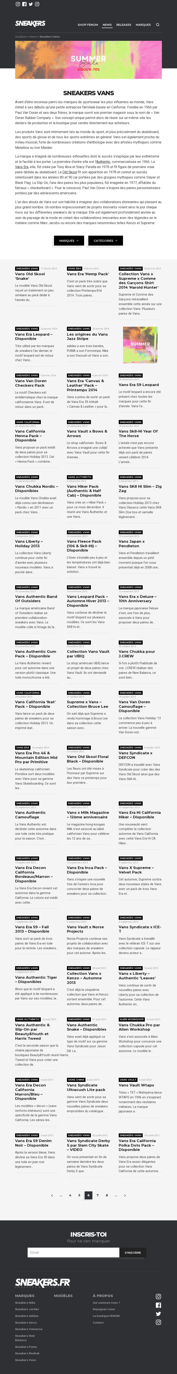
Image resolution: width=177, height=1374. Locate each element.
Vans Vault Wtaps (136, 1085)
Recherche (157, 24)
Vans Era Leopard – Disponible (33, 336)
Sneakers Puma (26, 1346)
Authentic (103, 162)
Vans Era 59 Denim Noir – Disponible (33, 1143)
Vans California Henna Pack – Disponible (30, 435)
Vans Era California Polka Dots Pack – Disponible (137, 1145)
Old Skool (69, 172)
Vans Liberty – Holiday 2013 (29, 543)
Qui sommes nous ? (106, 1302)
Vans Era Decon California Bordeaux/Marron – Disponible (34, 874)
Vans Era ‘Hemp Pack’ (88, 274)
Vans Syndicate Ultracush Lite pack (86, 1087)
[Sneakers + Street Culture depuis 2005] (42, 1283)
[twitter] (31, 4)
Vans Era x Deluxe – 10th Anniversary (137, 598)
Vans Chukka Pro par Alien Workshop (139, 1027)
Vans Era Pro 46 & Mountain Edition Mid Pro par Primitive (36, 757)
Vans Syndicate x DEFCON (135, 755)
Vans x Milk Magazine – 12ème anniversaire (88, 814)
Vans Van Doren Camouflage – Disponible (134, 706)
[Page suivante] (125, 1195)
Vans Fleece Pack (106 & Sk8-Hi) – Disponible (84, 545)
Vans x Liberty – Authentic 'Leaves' (137, 975)
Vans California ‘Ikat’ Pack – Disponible (35, 704)
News (107, 24)
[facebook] (24, 4)
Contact (98, 1322)
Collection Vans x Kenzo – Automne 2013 (84, 978)
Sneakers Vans (27, 268)
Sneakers (21, 36)
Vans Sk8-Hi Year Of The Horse (138, 433)
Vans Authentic (80, 477)
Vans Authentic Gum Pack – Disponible (35, 653)
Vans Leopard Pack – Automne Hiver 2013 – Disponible (88, 601)
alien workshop (132, 1019)
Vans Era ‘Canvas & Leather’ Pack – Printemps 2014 (85, 385)
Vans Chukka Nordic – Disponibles (36, 488)
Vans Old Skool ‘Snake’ (30, 276)
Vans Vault (128, 1079)
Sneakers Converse (28, 1329)
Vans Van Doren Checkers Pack (31, 383)
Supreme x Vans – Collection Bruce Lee (87, 704)
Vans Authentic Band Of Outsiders (36, 598)
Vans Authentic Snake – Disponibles (86, 1027)
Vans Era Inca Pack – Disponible (87, 870)
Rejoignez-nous (104, 1309)
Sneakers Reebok (27, 1353)
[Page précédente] (52, 1195)
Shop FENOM (88, 24)
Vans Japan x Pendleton (132, 543)
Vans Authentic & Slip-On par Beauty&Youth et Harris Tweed (32, 1032)
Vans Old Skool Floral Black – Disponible (88, 759)
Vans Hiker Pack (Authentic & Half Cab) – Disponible (84, 490)
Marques (143, 24)
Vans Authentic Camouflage (30, 814)
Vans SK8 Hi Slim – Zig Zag (140, 488)
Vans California (28, 422)
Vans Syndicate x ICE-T (140, 929)
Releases (123, 24)
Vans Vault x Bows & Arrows (87, 433)
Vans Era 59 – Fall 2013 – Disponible (32, 929)
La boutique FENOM (106, 1316)
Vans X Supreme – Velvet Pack (136, 870)
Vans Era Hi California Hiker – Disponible (140, 814)
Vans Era (21, 167)
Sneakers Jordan (27, 1309)
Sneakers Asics (26, 1322)
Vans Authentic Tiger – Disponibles (36, 979)
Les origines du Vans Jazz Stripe (87, 336)
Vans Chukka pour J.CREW (137, 653)
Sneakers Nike (25, 1302)
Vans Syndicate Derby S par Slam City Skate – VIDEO (88, 1145)
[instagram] (18, 4)
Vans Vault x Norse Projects (85, 929)
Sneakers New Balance (25, 1338)
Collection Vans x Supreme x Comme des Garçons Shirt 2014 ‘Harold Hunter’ (138, 281)
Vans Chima (76, 1079)
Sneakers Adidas (27, 1316)
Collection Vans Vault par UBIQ (88, 653)
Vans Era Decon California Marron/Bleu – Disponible (30, 1092)
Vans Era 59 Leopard (139, 385)
